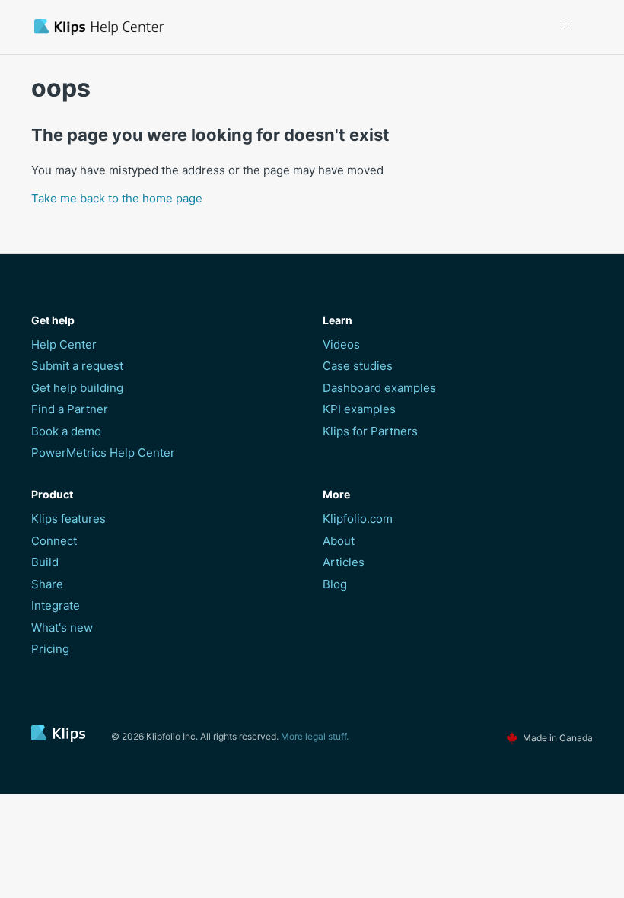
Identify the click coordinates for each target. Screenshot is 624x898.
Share (47, 584)
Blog (335, 584)
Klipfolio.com (358, 518)
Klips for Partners (370, 431)
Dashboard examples (379, 388)
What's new (62, 627)
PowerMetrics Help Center (103, 452)
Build (45, 562)
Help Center (64, 344)
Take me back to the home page (116, 198)
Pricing (50, 649)
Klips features (68, 518)
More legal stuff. (315, 736)
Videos (341, 344)
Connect (54, 540)
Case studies (358, 365)
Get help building (77, 388)
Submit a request (77, 365)
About (339, 540)
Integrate (55, 605)
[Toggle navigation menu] (566, 27)
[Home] (186, 27)
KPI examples (359, 409)
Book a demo (66, 431)
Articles (344, 562)
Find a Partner (69, 409)
